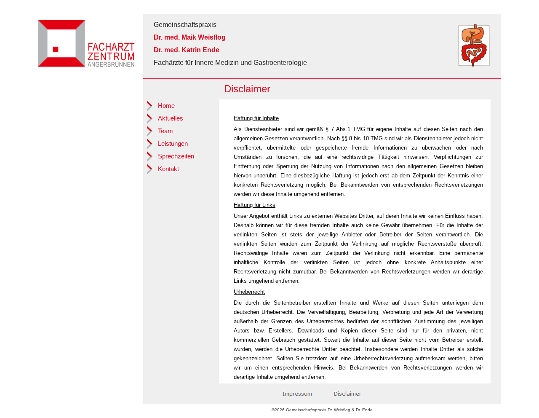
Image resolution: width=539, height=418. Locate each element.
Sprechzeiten (176, 156)
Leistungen (173, 143)
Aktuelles (170, 118)
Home (166, 105)
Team (165, 131)
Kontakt (168, 169)
